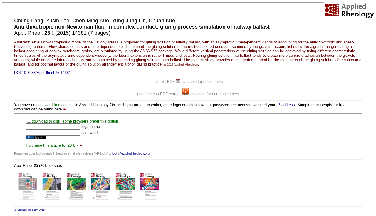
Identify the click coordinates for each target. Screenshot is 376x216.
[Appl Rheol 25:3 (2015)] (75, 199)
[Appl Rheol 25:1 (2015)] (26, 199)
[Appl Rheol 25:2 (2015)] (51, 199)
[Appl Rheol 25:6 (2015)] (148, 199)
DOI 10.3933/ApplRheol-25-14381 (42, 73)
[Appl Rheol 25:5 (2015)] (124, 199)
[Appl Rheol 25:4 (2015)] (99, 199)
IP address (285, 105)
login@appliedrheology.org (131, 153)
